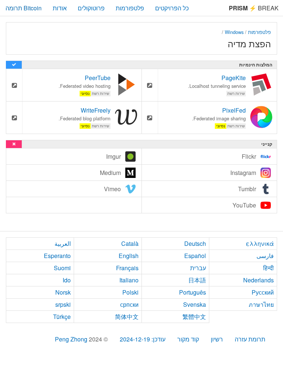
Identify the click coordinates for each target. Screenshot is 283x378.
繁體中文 (194, 316)
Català (130, 243)
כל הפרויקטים (172, 8)
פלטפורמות (130, 8)
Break (254, 8)
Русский (263, 292)
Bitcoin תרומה (24, 8)
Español (195, 255)
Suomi (62, 268)
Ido (67, 280)
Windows (234, 31)
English (129, 255)
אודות (60, 8)
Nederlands (258, 280)
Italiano (129, 280)
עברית (198, 268)
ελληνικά (260, 243)
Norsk (63, 292)
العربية (63, 243)
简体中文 (127, 316)
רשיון (217, 339)
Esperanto (57, 255)
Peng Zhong (72, 339)
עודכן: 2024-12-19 (142, 339)
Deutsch (195, 243)
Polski (130, 292)
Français (127, 268)
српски (129, 304)
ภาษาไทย (261, 304)
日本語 (197, 280)
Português (192, 292)
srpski (63, 304)
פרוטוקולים (91, 8)
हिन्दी (268, 268)
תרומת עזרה (250, 339)
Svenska (194, 304)
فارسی (265, 255)
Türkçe (62, 316)
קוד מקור (188, 339)
